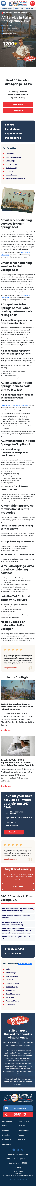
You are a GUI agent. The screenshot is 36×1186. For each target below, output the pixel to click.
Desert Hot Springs (13, 994)
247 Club (20, 8)
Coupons (5, 1130)
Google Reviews (10, 668)
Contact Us (6, 1140)
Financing (31, 8)
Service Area (8, 8)
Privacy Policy (18, 1172)
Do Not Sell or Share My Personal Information (18, 1175)
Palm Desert (10, 998)
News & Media (23, 1130)
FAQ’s (4, 1126)
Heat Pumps (10, 161)
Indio (8, 969)
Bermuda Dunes (12, 976)
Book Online (18, 104)
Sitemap (18, 1167)
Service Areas (25, 963)
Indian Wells (10, 990)
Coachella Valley (12, 983)
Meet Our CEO (23, 1121)
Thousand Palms (12, 1001)
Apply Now (18, 886)
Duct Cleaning (11, 168)
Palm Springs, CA (21, 1154)
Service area (7, 1121)
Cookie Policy (18, 1173)
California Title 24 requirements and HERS (15, 405)
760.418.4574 (18, 110)
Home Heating (11, 171)
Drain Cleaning (11, 164)
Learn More (13, 832)
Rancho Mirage (12, 987)
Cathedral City (11, 1005)
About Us (21, 1140)
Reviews (21, 1135)
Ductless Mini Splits (13, 157)
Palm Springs (11, 973)
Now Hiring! (6, 1145)
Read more (6, 730)
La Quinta (9, 980)
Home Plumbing (12, 175)
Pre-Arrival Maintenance (15, 179)
